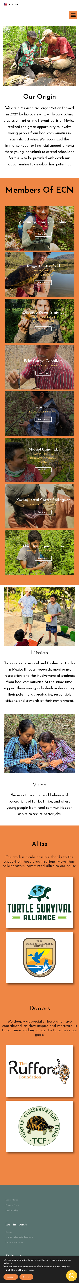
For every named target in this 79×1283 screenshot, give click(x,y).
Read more (43, 282)
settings (28, 1270)
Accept (10, 1277)
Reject (26, 1277)
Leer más (43, 373)
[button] (73, 15)
